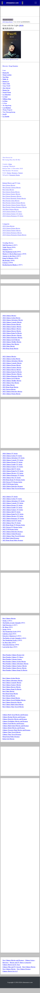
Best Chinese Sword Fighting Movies (14, 700)
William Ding (7, 99)
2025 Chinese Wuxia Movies (11, 394)
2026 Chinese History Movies (12, 329)
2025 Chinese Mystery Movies (12, 374)
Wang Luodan (7, 75)
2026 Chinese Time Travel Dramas (14, 488)
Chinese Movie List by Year (11, 964)
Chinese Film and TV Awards (12, 967)
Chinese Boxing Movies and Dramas (14, 717)
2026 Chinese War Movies (11, 344)
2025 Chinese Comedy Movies (12, 363)
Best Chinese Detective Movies (12, 702)
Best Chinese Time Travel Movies (13, 707)
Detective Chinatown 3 (10, 636)
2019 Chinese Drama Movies (11, 228)
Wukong (5, 249)
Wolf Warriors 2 (8, 245)
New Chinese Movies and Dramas (13, 960)
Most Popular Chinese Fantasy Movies (14, 205)
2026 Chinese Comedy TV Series (13, 460)
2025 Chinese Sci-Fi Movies (11, 378)
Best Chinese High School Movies (13, 704)
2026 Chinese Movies (9, 315)
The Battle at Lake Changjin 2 (12, 638)
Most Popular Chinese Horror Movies (15, 668)
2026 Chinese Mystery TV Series (13, 473)
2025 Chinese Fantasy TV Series (13, 510)
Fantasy (20, 173)
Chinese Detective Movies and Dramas (15, 719)
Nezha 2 (5, 620)
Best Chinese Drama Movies (11, 192)
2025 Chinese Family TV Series (12, 507)
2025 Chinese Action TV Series (12, 499)
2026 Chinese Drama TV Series (12, 462)
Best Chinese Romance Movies (12, 196)
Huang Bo (6, 72)
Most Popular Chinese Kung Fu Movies (15, 670)
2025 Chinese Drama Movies (12, 365)
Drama (9, 173)
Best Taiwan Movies (9, 696)
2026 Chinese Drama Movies (12, 324)
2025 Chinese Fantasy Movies (12, 367)
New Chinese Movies (9, 969)
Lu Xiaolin (6, 116)
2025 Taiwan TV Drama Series (12, 527)
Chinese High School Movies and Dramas (16, 726)
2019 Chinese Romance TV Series (13, 216)
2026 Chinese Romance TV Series (13, 475)
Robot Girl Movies (8, 739)
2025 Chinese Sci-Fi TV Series (12, 520)
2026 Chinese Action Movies (11, 318)
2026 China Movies (9, 346)
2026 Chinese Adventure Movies (13, 320)
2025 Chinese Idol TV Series (11, 512)
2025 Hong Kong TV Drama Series (14, 525)
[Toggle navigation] (35, 3)
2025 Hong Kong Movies (10, 387)
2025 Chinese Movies (9, 356)
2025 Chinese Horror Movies (12, 369)
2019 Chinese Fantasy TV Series (12, 214)
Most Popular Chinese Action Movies (14, 661)
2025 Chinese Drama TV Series (12, 505)
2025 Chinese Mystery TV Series (13, 516)
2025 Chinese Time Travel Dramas (14, 536)
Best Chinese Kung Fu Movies (12, 689)
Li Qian (5, 101)
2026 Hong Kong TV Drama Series (14, 480)
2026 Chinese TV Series (10, 453)
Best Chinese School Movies (11, 698)
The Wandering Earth (9, 251)
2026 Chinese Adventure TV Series (14, 458)
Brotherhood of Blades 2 (10, 265)
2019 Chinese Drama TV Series (12, 211)
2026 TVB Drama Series (10, 484)
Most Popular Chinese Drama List (13, 655)
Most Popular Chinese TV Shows (13, 657)
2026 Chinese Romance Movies (12, 337)
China (10, 164)
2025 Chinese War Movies (11, 383)
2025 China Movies (9, 385)
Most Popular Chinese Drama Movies (14, 203)
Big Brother (6, 260)
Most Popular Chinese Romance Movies (15, 207)
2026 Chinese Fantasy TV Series (13, 466)
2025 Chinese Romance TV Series (13, 518)
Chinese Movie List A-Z (10, 971)
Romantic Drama (14, 175)
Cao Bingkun (7, 107)
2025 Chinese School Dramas (12, 534)
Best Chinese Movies (9, 185)
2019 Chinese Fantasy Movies (12, 230)
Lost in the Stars (8, 647)
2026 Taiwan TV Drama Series (12, 482)
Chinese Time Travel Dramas (12, 734)
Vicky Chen (6, 83)
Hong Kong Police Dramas (11, 736)
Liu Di (4, 114)
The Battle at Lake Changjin (12, 623)
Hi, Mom (5, 627)
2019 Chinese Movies (8, 22)
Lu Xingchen (7, 94)
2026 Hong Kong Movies (10, 348)
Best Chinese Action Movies (11, 678)
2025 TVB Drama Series (10, 529)
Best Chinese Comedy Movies (12, 682)
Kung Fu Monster (8, 258)
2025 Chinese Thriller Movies (12, 380)
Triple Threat (7, 247)
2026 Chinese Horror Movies (12, 331)
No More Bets (7, 642)
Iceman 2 (5, 262)
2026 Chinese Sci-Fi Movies (11, 340)
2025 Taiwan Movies (9, 389)
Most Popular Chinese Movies (12, 187)
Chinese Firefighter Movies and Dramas (15, 721)
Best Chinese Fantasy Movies (11, 194)
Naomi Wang (7, 92)
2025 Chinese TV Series (10, 496)
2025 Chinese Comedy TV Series (13, 503)
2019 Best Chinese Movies (11, 209)
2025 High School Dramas (11, 538)
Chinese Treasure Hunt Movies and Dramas (16, 730)
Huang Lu (6, 81)
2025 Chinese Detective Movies (12, 391)
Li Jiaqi (5, 96)
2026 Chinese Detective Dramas (13, 486)
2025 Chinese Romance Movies (12, 376)
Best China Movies (8, 189)
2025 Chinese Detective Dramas (13, 531)
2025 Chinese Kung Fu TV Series (13, 514)
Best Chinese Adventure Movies (12, 680)
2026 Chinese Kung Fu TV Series (13, 471)
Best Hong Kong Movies (10, 693)
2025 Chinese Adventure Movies (13, 361)
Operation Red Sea (9, 644)
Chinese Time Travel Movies (12, 732)
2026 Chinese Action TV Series (12, 456)
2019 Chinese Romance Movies (12, 233)
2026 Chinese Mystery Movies (12, 335)
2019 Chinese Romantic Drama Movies (14, 235)
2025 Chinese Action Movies (11, 359)
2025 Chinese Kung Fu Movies (12, 372)
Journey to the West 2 (9, 256)
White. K (5, 79)
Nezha (4, 629)
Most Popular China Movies (11, 200)
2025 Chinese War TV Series (12, 523)
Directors (6, 962)
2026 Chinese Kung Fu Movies (12, 333)
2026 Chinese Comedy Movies (12, 322)
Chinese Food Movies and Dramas (13, 723)
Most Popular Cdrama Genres (12, 659)
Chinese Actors (30, 960)
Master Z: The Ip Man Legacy (12, 254)
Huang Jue (6, 90)
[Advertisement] (20, 11)
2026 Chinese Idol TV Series (11, 469)
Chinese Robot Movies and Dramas (14, 728)
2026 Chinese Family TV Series (12, 464)
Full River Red (7, 634)
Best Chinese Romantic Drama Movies (14, 198)
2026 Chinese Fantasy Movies (12, 326)
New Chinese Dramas (24, 969)
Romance (15, 173)
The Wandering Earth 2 (10, 640)
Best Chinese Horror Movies (12, 687)
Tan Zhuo (6, 77)
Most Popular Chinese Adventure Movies (15, 663)
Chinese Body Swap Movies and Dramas (15, 715)
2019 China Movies (8, 226)
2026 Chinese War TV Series (12, 477)
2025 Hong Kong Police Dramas (13, 540)
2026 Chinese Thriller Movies (12, 342)
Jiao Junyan (6, 88)
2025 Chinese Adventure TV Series (14, 501)
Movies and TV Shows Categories (20, 962)
